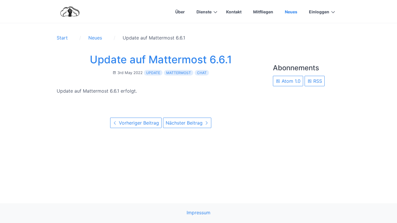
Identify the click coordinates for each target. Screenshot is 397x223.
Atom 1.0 (290, 81)
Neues (291, 11)
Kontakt (234, 11)
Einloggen (319, 11)
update (153, 73)
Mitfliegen (263, 11)
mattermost (178, 73)
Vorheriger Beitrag (138, 123)
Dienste (204, 11)
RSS (317, 81)
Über (180, 11)
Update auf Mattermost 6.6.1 (161, 59)
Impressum (198, 212)
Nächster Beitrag (185, 123)
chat (202, 73)
